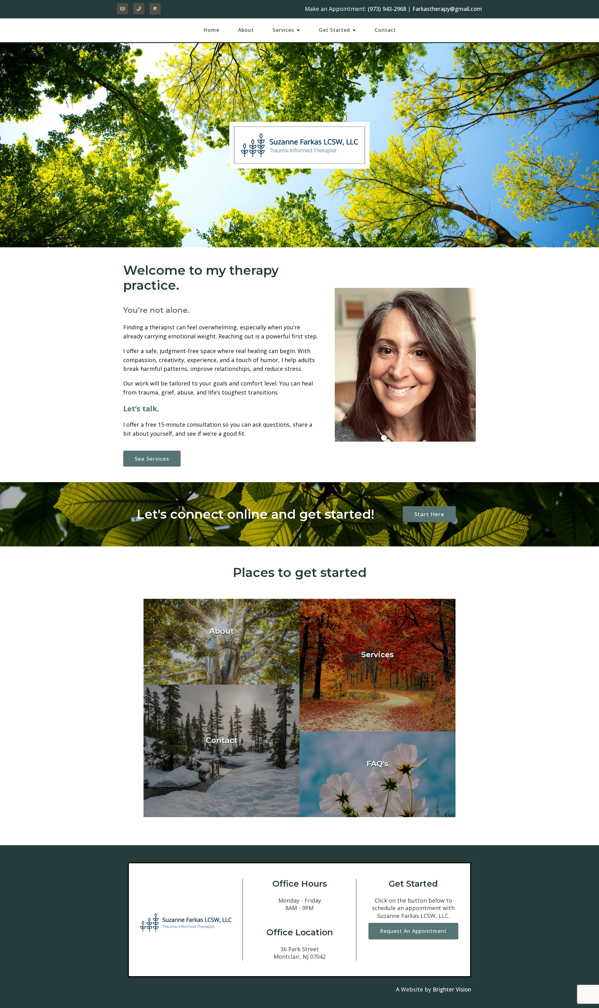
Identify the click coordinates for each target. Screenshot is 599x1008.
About (246, 30)
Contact (385, 30)
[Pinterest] (155, 8)
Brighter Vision (452, 989)
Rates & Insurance (377, 796)
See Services (152, 458)
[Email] (122, 8)
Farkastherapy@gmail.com (447, 8)
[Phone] (138, 8)
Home (211, 30)
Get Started (334, 30)
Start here (429, 514)
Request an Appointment (413, 931)
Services (283, 30)
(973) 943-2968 (387, 8)
